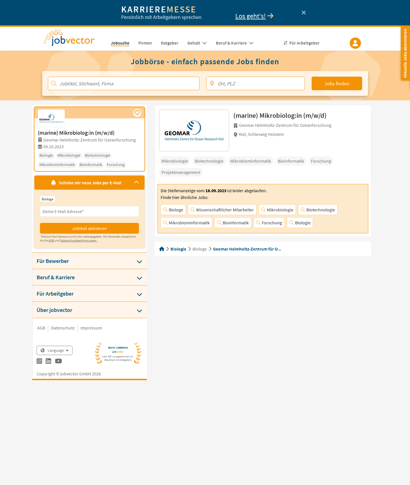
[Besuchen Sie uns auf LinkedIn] (48, 362)
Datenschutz (63, 328)
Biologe (176, 209)
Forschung (272, 222)
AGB (41, 328)
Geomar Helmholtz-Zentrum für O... (247, 249)
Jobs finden (336, 83)
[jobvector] (75, 39)
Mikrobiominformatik (189, 222)
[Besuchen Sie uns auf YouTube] (58, 362)
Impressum (91, 328)
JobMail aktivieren (89, 228)
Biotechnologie (320, 209)
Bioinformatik (236, 222)
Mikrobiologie (280, 209)
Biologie (303, 222)
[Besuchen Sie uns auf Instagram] (39, 362)
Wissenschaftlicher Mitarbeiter (225, 209)
